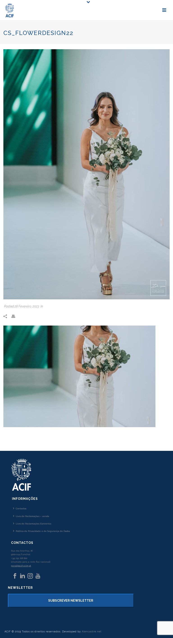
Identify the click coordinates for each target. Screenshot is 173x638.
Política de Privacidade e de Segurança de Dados (43, 531)
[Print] (15, 316)
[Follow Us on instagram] (30, 576)
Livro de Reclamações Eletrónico (33, 523)
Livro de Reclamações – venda (32, 516)
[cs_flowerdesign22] (86, 174)
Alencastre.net (92, 631)
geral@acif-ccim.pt (21, 565)
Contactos (21, 508)
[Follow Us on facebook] (15, 576)
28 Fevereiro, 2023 (26, 306)
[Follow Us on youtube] (38, 576)
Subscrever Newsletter (70, 600)
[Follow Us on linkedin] (22, 576)
